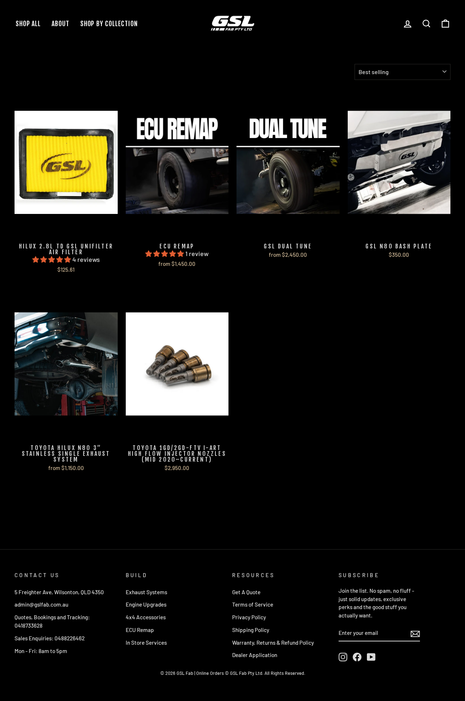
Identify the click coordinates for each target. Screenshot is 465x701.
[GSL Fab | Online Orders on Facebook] (357, 656)
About (60, 24)
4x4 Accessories (146, 617)
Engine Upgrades (146, 604)
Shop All (28, 24)
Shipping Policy (250, 630)
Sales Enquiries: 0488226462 (50, 638)
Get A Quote (246, 592)
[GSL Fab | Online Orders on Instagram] (343, 656)
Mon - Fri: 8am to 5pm (41, 651)
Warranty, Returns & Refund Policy (273, 642)
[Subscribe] (415, 633)
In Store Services (146, 642)
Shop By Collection (109, 24)
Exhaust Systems (146, 592)
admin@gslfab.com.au (41, 604)
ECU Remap (140, 630)
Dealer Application (254, 655)
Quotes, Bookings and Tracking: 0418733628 (52, 621)
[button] (52, 259)
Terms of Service (252, 604)
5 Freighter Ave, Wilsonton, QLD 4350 (59, 592)
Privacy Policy (249, 617)
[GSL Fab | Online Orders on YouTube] (371, 656)
